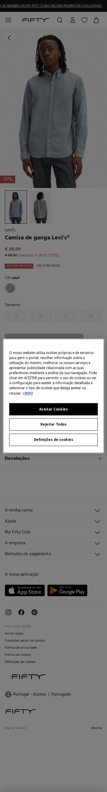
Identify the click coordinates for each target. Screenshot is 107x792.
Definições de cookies (53, 440)
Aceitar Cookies (53, 409)
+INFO (28, 393)
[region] (53, 395)
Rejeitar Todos (53, 424)
